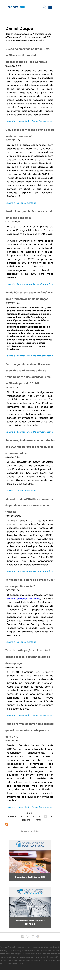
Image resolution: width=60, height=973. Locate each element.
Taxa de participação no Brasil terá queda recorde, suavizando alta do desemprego (27, 657)
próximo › (27, 819)
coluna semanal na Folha (23, 598)
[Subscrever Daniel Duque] (6, 824)
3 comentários (24, 284)
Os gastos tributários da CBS (30, 877)
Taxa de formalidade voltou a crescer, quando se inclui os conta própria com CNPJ (29, 730)
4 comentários (24, 431)
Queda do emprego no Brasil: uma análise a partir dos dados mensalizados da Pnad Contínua (27, 55)
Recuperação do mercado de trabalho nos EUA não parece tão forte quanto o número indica (30, 447)
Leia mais (10, 121)
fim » (39, 819)
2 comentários (24, 571)
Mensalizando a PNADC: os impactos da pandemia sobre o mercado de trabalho (29, 505)
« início (29, 813)
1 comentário (23, 121)
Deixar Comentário (42, 121)
